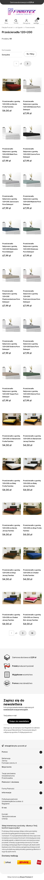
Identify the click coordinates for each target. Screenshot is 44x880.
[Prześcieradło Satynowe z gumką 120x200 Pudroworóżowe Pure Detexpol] (32, 274)
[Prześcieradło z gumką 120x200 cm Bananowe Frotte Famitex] (11, 419)
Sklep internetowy (19, 877)
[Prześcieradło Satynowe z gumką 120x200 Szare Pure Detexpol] (32, 324)
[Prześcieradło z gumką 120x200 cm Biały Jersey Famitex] (32, 464)
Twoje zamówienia (8, 773)
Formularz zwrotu (8, 763)
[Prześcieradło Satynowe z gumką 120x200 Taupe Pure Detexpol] (11, 372)
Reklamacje (6, 758)
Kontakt (5, 814)
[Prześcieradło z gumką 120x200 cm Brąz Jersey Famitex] (11, 553)
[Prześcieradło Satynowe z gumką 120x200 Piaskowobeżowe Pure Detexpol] (11, 274)
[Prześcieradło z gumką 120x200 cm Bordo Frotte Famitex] (11, 85)
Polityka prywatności (10, 799)
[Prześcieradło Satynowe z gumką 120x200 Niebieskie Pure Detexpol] (11, 227)
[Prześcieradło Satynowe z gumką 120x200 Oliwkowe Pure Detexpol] (32, 227)
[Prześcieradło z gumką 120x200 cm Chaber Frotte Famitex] (32, 553)
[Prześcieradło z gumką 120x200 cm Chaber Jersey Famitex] (11, 598)
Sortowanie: (6, 50)
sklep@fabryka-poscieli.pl (16, 746)
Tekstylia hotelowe (9, 816)
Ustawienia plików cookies (12, 801)
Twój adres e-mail (9, 715)
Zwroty (4, 761)
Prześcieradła (30, 27)
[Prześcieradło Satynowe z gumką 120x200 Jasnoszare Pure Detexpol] (11, 179)
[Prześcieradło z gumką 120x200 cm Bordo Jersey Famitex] (11, 508)
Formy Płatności (8, 788)
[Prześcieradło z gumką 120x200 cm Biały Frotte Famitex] (11, 464)
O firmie (5, 819)
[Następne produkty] (23, 633)
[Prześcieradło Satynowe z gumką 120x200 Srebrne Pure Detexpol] (11, 324)
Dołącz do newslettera (19, 721)
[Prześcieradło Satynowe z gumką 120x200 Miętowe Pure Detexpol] (32, 179)
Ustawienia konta (8, 776)
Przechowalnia (7, 778)
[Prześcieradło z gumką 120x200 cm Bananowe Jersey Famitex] (32, 419)
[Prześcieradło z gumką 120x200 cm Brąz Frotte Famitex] (32, 508)
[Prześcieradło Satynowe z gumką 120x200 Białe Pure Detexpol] (11, 132)
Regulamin (6, 804)
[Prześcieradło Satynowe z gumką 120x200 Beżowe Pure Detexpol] (32, 85)
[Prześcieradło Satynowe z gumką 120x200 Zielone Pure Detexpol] (32, 372)
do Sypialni (19, 27)
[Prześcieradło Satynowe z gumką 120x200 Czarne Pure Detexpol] (32, 132)
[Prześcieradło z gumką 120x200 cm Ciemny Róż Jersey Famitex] (32, 598)
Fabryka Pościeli (7, 27)
